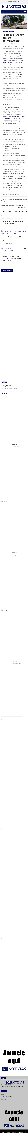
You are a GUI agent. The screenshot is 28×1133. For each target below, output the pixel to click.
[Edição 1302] (14, 326)
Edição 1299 (14, 661)
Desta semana (10, 31)
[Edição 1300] (5, 554)
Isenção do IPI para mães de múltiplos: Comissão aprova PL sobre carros (13, 258)
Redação (16, 43)
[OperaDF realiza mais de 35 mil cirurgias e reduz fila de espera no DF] (14, 231)
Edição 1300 (14, 552)
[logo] (14, 1081)
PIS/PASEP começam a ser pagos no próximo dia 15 (15, 200)
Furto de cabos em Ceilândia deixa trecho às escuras (14, 222)
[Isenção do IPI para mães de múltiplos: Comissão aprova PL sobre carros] (14, 249)
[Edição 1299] (5, 662)
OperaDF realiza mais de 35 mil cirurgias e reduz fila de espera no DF (14, 239)
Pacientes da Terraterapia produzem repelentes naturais (13, 206)
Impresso (4, 382)
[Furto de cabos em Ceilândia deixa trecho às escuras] (14, 216)
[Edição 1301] (5, 445)
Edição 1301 (14, 444)
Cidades (4, 31)
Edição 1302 (7, 385)
